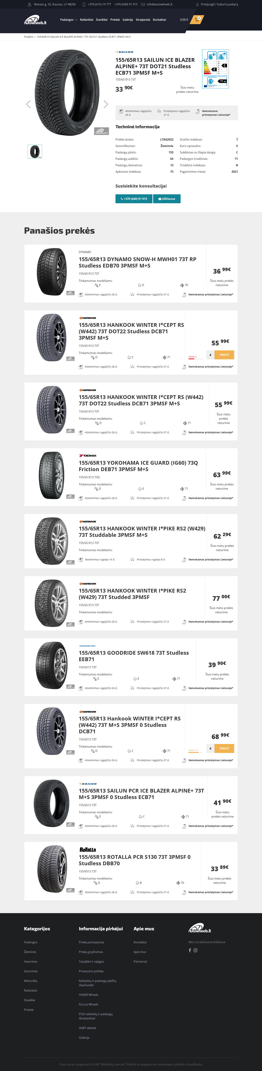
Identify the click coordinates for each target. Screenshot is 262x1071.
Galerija (128, 20)
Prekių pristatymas (91, 942)
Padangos (67, 20)
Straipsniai (143, 20)
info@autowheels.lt (160, 4)
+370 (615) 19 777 (99, 4)
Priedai (115, 20)
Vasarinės (30, 961)
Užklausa (168, 199)
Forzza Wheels (88, 1004)
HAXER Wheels (88, 995)
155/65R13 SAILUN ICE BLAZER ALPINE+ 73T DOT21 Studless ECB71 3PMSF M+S (84, 36)
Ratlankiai (86, 20)
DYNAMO (85, 252)
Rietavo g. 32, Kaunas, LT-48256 (54, 4)
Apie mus (140, 952)
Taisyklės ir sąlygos (91, 961)
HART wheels (87, 1028)
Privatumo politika (91, 971)
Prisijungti (208, 4)
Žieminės (30, 952)
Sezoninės (31, 971)
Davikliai (101, 20)
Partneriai (140, 961)
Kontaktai (159, 20)
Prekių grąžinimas (91, 952)
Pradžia (28, 36)
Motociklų (30, 981)
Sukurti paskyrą (227, 4)
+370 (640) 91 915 (126, 4)
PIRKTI (224, 355)
